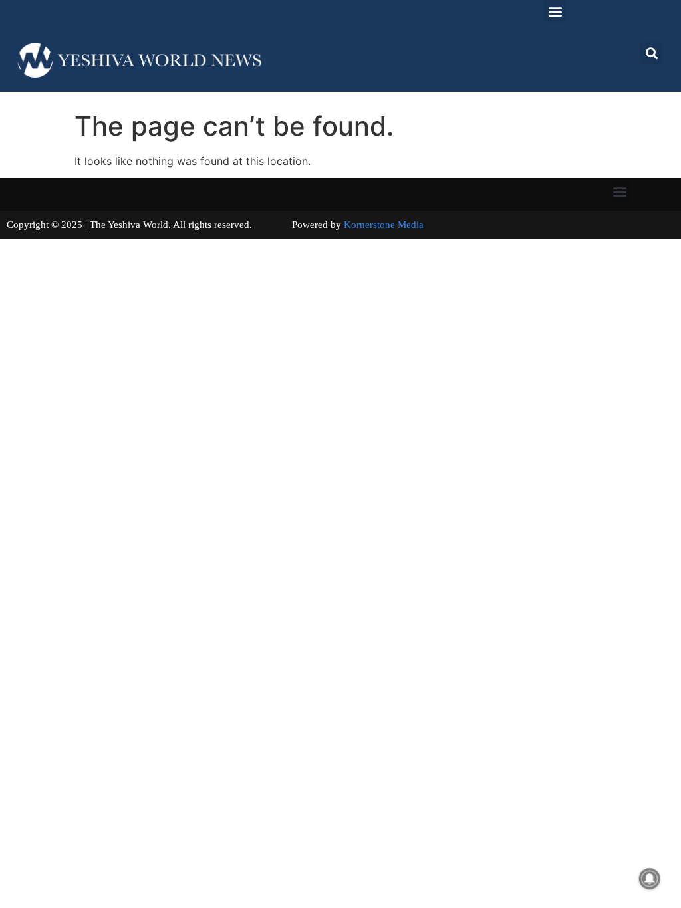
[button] (555, 11)
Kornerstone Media (384, 224)
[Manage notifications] (649, 878)
